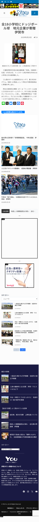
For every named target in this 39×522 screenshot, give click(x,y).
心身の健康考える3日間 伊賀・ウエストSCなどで (26, 313)
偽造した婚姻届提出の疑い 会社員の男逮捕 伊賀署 (23, 211)
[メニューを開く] (4, 13)
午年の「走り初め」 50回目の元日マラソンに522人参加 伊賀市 (19, 198)
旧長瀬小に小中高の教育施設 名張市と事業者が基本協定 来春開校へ (26, 331)
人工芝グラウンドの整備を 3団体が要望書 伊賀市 (19, 168)
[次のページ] (23, 349)
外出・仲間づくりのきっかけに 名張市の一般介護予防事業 (26, 322)
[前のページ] (16, 349)
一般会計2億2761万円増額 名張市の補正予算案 (26, 304)
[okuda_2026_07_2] (19, 7)
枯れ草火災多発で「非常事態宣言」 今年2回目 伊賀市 (18, 139)
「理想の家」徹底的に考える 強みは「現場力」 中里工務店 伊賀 (26, 340)
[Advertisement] (19, 238)
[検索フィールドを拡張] (34, 13)
